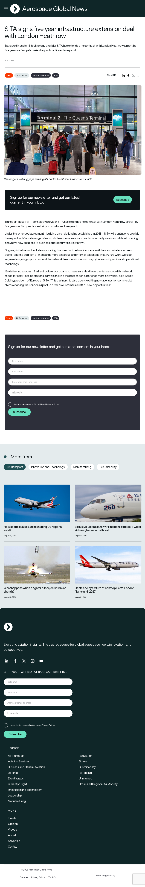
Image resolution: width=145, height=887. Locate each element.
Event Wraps (16, 778)
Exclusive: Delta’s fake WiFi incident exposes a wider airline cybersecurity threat (108, 528)
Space (83, 761)
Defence (13, 773)
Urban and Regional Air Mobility (98, 784)
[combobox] (72, 392)
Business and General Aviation (26, 767)
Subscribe (122, 200)
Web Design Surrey (105, 875)
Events (12, 818)
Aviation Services (19, 761)
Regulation (85, 756)
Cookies (24, 877)
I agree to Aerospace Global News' (36, 404)
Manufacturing (17, 801)
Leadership (15, 795)
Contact (13, 846)
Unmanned (85, 778)
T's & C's (52, 877)
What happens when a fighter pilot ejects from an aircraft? (35, 589)
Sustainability (87, 767)
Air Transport (22, 75)
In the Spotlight (17, 784)
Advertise (14, 841)
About (12, 835)
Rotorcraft (85, 773)
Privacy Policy (52, 404)
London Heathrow (40, 75)
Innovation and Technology (25, 790)
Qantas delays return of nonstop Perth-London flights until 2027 (104, 589)
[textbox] (69, 392)
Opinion (13, 824)
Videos (12, 829)
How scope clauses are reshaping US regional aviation (33, 528)
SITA (56, 75)
